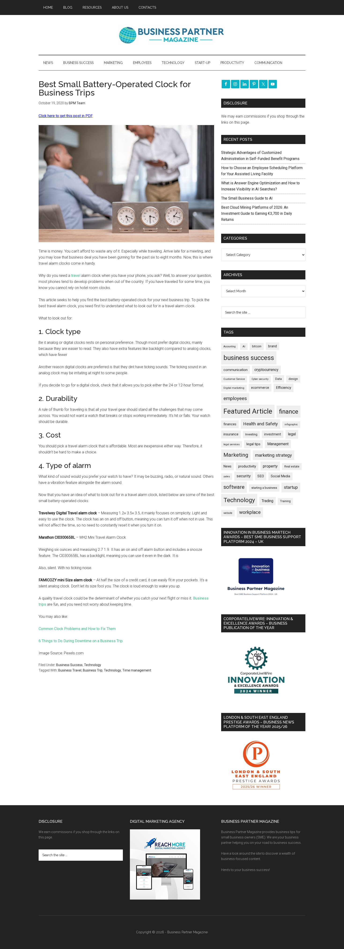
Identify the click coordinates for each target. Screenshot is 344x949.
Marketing (235, 455)
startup (291, 487)
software (234, 487)
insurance (230, 434)
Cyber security (260, 379)
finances (229, 424)
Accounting (229, 346)
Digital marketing (233, 387)
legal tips (253, 444)
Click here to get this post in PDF (66, 116)
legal (292, 434)
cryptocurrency (266, 369)
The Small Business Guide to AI (247, 198)
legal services (231, 444)
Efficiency (283, 388)
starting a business (264, 487)
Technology (92, 665)
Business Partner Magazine (172, 34)
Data (278, 379)
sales (226, 476)
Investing (251, 434)
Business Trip (92, 670)
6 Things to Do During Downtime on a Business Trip (81, 641)
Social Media (280, 476)
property (270, 466)
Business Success (69, 665)
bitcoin (256, 346)
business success (248, 358)
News (227, 466)
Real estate (291, 466)
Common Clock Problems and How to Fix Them (77, 628)
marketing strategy (273, 455)
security (244, 476)
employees (235, 398)
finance (288, 411)
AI (243, 346)
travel (75, 275)
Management (278, 444)
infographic (291, 424)
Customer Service (234, 379)
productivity (247, 466)
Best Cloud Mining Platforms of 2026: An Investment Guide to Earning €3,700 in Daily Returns (256, 213)
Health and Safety (260, 423)
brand (272, 346)
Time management (136, 670)
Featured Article (247, 411)
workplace (250, 512)
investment (272, 434)
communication (235, 370)
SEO (260, 476)
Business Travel (69, 670)
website (227, 513)
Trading (267, 501)
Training (285, 501)
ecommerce (260, 387)
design (293, 379)
